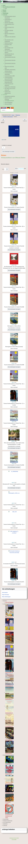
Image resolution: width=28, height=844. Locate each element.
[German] (8, 107)
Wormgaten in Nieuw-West (14, 326)
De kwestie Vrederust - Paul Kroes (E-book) (14, 563)
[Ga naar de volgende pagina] (24, 169)
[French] (6, 107)
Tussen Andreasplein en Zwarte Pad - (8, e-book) (14, 384)
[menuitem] (4, 5)
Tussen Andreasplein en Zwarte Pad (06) (14, 465)
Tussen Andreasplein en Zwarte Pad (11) (14, 207)
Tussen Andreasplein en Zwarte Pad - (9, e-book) (14, 288)
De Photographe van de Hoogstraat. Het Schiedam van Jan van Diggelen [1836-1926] (14, 267)
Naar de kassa (5, 594)
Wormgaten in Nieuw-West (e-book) (14, 346)
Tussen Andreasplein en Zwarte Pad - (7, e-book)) (14, 404)
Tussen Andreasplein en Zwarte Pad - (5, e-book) (14, 545)
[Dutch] (4, 107)
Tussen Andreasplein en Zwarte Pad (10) (14, 246)
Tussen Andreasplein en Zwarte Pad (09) (14, 306)
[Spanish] (13, 107)
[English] (2, 107)
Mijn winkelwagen (6, 596)
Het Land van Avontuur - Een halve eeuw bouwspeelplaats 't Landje (14, 443)
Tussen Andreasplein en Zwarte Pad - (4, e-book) (14, 525)
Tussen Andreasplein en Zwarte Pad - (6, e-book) (14, 424)
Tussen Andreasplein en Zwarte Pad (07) (14, 581)
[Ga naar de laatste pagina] (25, 169)
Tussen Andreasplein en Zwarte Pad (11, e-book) (14, 188)
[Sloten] (14, 131)
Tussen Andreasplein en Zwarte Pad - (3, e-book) (14, 505)
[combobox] (7, 110)
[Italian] (10, 107)
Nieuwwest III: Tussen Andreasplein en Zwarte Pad (14, 485)
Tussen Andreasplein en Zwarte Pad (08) (14, 364)
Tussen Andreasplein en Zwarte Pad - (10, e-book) (14, 227)
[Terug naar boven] (25, 841)
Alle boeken (5, 592)
